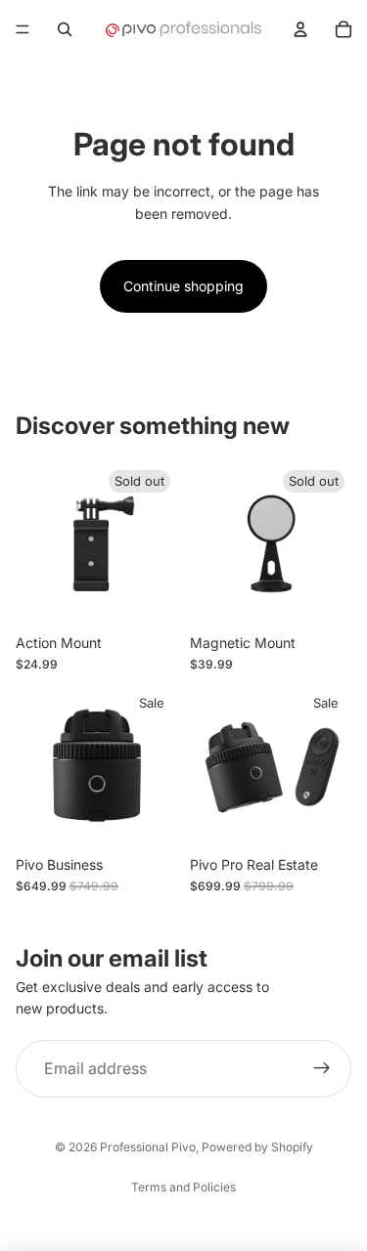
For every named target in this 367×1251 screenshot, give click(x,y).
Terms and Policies (183, 1187)
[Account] (300, 29)
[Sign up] (322, 1069)
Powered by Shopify (257, 1147)
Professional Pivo (148, 1147)
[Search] (64, 29)
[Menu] (22, 29)
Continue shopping (183, 286)
